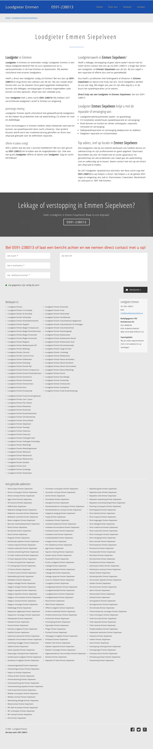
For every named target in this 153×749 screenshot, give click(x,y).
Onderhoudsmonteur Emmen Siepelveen (61, 615)
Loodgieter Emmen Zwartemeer (20, 473)
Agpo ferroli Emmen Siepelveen (20, 499)
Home (8, 17)
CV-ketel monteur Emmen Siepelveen (22, 573)
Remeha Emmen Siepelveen (56, 657)
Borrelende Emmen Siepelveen (19, 531)
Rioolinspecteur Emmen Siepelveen (103, 545)
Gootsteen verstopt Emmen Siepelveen (60, 492)
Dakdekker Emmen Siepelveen (19, 580)
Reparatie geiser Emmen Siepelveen (103, 489)
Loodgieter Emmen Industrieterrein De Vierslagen (64, 324)
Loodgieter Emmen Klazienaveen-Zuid (59, 342)
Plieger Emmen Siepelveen (55, 629)
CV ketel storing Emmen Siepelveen (21, 562)
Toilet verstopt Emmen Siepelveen (102, 625)
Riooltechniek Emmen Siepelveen (102, 559)
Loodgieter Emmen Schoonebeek (20, 420)
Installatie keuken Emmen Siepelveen (59, 531)
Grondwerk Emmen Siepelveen (57, 499)
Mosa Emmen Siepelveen (55, 601)
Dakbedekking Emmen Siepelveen (21, 576)
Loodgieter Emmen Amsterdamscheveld (23, 321)
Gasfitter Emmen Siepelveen (18, 632)
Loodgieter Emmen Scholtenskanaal (21, 417)
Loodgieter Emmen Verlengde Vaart (21, 438)
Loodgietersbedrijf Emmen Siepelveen (60, 590)
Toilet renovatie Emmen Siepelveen (103, 618)
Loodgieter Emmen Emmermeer (20, 380)
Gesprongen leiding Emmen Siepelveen (23, 653)
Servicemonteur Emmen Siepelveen (103, 587)
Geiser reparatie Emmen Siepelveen (21, 650)
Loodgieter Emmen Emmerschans (20, 384)
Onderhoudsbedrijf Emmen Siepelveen (60, 611)
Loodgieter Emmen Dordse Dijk (20, 366)
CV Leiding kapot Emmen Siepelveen (22, 566)
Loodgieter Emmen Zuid (17, 466)
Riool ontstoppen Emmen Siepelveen (103, 534)
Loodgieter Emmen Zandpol (18, 462)
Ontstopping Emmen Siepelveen (57, 622)
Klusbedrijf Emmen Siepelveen (57, 559)
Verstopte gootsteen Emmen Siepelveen (104, 657)
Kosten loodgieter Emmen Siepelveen (59, 562)
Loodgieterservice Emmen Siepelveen (59, 594)
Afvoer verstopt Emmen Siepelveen (21, 496)
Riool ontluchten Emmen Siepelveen (103, 531)
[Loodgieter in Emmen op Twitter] (139, 729)
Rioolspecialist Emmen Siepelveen (102, 552)
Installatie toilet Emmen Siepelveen (58, 534)
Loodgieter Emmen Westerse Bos (20, 459)
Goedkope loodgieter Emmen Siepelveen (23, 660)
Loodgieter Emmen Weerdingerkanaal (22, 448)
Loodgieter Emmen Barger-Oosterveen (22, 335)
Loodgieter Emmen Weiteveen (19, 452)
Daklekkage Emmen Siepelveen (20, 608)
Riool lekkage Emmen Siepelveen (102, 524)
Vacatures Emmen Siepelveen (100, 636)
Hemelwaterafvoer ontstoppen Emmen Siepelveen (64, 506)
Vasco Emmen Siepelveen (99, 643)
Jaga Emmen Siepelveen (54, 548)
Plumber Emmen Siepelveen (56, 632)
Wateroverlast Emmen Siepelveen (20, 704)
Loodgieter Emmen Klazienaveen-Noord (60, 338)
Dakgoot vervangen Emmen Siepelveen (23, 604)
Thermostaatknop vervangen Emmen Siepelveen (108, 611)
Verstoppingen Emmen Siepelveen (102, 650)
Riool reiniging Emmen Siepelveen (102, 538)
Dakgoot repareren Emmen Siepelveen (22, 594)
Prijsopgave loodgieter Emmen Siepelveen (61, 636)
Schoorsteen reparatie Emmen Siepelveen (105, 580)
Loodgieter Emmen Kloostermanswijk (59, 345)
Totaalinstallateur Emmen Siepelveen (103, 629)
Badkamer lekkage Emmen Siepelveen (22, 510)
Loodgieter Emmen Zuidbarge (19, 469)
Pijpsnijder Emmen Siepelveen (57, 625)
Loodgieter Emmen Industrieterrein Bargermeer (63, 321)
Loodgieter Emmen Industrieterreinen (59, 328)
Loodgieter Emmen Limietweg (56, 352)
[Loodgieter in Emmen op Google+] (145, 729)
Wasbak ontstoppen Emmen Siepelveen (23, 693)
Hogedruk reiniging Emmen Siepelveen (60, 513)
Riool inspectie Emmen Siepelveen (102, 517)
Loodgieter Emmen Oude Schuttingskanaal (24, 396)
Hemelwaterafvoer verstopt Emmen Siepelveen (63, 510)
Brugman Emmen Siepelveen (19, 538)
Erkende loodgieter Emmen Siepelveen (22, 629)
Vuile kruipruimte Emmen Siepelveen (22, 690)
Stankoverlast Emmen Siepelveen (102, 594)
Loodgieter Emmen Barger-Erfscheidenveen (24, 331)
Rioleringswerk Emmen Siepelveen (102, 510)
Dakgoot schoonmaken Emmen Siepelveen (24, 597)
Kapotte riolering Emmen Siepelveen (59, 552)
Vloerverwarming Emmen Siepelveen (22, 679)
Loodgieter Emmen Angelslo (18, 324)
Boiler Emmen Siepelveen (17, 527)
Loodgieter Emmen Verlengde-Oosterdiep (24, 441)
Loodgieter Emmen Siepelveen (25, 17)
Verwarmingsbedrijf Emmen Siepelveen (23, 665)
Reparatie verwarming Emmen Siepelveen (105, 499)
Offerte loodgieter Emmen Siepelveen (59, 608)
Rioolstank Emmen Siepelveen (101, 555)
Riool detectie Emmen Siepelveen (102, 513)
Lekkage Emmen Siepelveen (56, 566)
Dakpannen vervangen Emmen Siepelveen (24, 615)
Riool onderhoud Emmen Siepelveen (103, 527)
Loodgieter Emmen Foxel (54, 310)
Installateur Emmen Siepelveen (57, 520)
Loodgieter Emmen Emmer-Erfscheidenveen (24, 373)
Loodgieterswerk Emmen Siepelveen (59, 597)
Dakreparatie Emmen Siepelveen (20, 618)
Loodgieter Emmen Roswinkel (19, 410)
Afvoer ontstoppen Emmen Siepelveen (22, 492)
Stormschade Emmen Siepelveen (102, 608)
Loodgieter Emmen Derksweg (19, 363)
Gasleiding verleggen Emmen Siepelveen (23, 643)
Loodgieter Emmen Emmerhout (20, 377)
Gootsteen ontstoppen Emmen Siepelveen (61, 489)
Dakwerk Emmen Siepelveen (18, 622)
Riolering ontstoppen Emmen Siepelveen (105, 506)
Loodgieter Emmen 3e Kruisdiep (20, 314)
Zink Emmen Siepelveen (17, 718)
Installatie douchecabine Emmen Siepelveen (62, 527)
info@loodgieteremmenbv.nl (132, 313)
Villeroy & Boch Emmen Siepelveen (21, 676)
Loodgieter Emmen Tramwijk (19, 427)
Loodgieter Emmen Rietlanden (19, 406)
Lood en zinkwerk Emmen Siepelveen (59, 580)
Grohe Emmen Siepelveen (55, 496)
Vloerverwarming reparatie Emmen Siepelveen (25, 686)
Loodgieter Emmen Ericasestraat (20, 391)
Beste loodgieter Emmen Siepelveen (21, 520)
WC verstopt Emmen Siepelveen (20, 714)
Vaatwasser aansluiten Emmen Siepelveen (105, 632)
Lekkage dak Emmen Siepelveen (57, 573)
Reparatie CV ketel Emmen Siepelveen (60, 660)
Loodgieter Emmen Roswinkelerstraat (22, 413)
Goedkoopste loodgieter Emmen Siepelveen (25, 657)
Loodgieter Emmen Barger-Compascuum (23, 328)
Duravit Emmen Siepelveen (18, 625)
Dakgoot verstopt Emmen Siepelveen (22, 601)
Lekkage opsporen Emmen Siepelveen (60, 576)
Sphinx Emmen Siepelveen (99, 590)
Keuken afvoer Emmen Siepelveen (58, 555)
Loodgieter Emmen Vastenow (19, 431)
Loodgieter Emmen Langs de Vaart (58, 349)
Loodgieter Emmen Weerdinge (19, 445)
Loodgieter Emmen (22, 6)
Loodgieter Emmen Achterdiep (19, 317)
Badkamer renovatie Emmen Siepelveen (23, 513)
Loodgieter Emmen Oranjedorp (57, 387)
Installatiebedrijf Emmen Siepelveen (59, 538)
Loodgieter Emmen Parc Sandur (20, 403)
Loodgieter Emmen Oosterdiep (57, 380)
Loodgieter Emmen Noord (55, 373)
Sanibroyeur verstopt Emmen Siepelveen (105, 569)
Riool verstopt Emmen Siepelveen (102, 541)
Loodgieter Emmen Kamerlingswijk (58, 331)
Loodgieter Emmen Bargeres (18, 342)
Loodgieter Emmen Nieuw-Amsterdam (59, 359)
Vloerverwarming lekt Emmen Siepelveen (23, 683)
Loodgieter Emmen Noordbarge (57, 377)
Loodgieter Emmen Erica (17, 387)
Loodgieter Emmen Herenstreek (57, 314)
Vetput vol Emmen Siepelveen (19, 672)
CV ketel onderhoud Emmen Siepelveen (23, 555)
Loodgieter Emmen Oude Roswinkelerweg (61, 391)
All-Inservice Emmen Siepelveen (20, 503)
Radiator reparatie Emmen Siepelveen (59, 646)
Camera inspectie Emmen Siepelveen (22, 545)
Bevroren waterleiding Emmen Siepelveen (24, 524)
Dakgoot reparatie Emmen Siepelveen (22, 590)
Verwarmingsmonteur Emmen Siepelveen (23, 669)
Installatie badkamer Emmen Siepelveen (60, 524)
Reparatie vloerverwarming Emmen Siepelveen (107, 503)
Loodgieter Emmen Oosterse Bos (57, 384)
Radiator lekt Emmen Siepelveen (57, 643)
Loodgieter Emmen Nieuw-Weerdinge (59, 370)
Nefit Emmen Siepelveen (54, 604)
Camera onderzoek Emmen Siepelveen (22, 548)
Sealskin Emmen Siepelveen (100, 583)
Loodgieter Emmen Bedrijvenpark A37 (22, 345)
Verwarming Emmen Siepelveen (101, 660)
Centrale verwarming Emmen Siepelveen (23, 552)
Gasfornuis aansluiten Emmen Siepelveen (24, 636)
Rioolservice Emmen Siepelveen (101, 548)
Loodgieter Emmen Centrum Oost (21, 356)
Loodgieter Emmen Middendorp (57, 356)
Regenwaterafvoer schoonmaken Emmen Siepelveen (65, 653)
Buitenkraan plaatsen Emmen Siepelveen (23, 541)
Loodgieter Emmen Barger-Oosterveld (22, 338)
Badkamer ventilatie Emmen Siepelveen (23, 517)
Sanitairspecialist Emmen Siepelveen (103, 576)
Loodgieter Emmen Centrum (18, 352)
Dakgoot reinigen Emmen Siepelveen (22, 587)
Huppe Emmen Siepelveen (55, 517)
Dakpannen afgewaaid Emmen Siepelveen (24, 611)
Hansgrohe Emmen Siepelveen (57, 503)
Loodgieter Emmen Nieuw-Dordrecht (59, 363)
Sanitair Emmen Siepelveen (99, 573)
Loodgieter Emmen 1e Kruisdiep (20, 310)
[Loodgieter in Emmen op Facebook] (133, 729)
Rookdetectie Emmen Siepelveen (102, 562)
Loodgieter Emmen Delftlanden (20, 359)
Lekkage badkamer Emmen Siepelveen (60, 569)
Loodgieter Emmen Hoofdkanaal (57, 317)
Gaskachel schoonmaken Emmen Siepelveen (25, 639)
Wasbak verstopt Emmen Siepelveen (22, 697)
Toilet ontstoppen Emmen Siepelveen (103, 615)
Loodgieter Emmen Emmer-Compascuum (23, 370)
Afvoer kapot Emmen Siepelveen (20, 489)
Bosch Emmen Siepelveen (17, 534)
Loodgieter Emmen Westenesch (20, 455)
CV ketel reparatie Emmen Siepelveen (22, 559)
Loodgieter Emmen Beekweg (19, 349)
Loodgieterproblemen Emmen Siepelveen (61, 587)
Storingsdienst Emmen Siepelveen (102, 601)
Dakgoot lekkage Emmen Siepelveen (22, 583)
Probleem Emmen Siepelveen (56, 639)
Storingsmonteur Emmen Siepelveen (103, 604)
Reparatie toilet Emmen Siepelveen (102, 496)
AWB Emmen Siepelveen (17, 506)
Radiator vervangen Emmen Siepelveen (60, 650)
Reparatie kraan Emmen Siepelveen (103, 492)
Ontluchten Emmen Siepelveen (57, 618)
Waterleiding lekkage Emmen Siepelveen (23, 700)
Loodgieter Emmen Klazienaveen (57, 335)
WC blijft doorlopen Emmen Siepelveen (23, 707)
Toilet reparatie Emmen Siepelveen (102, 622)
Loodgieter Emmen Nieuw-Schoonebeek (60, 366)
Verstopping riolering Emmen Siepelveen (105, 646)
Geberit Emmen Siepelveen (18, 646)
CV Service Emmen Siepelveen (19, 569)
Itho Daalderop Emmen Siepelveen (58, 545)
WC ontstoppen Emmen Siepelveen (21, 711)
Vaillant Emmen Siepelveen (99, 639)
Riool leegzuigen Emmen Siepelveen (103, 520)
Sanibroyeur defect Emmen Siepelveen (104, 566)
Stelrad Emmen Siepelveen (99, 597)
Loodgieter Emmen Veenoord (19, 434)
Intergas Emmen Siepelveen (56, 541)
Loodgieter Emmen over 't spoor (20, 399)
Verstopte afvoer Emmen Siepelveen (103, 653)
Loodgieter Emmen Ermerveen (56, 307)
